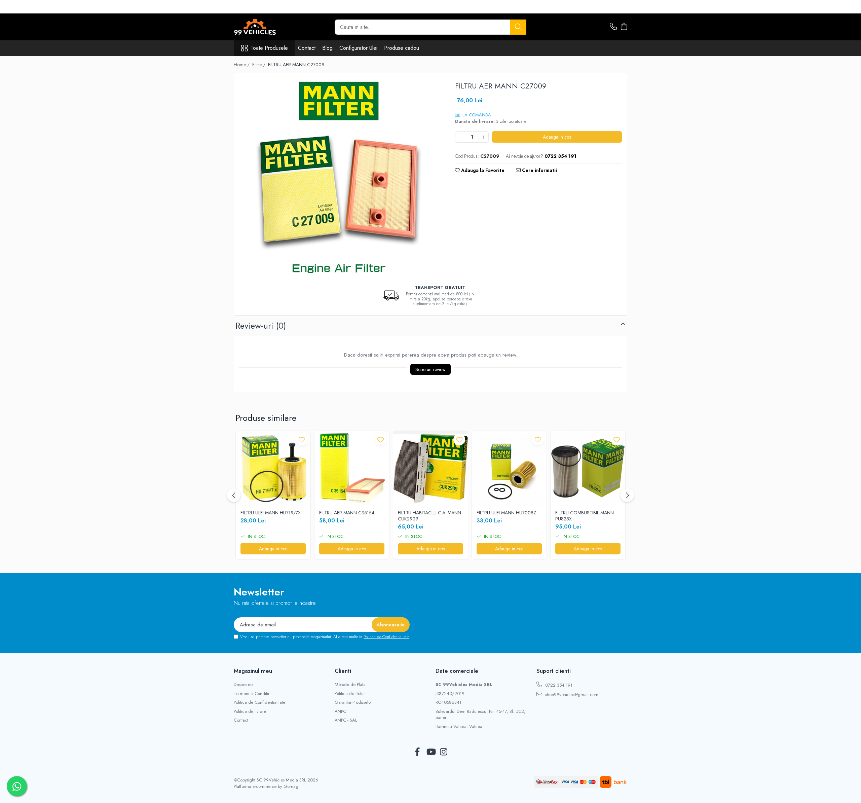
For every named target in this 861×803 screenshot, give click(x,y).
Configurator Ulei (358, 48)
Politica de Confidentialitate (386, 637)
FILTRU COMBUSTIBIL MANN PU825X (584, 516)
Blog (327, 48)
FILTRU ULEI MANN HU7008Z (506, 513)
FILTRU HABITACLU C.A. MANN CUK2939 (429, 516)
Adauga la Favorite (482, 170)
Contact (306, 48)
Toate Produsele (269, 48)
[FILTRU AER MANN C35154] (351, 468)
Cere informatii (539, 170)
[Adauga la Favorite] (302, 439)
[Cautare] (518, 27)
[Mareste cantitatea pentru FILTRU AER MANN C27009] (484, 137)
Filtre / (259, 64)
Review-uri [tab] (260, 325)
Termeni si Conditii (251, 694)
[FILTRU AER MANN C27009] (338, 178)
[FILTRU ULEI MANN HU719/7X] (273, 468)
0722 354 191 (558, 685)
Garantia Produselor (353, 702)
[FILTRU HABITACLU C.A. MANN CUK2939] (430, 468)
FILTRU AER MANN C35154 (346, 513)
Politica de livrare (250, 711)
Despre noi (244, 685)
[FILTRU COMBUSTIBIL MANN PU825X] (588, 468)
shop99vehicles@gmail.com (571, 694)
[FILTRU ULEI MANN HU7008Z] (509, 468)
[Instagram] (444, 752)
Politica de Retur (350, 694)
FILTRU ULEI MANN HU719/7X (270, 513)
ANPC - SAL (346, 720)
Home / (242, 64)
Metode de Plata (350, 685)
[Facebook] (417, 752)
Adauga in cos (557, 137)
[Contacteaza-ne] (613, 27)
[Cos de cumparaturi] (623, 27)
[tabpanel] (338, 178)
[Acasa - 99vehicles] (267, 27)
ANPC (340, 711)
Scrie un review (430, 369)
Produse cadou (401, 48)
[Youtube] (431, 752)
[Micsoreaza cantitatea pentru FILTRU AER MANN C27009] (460, 137)
